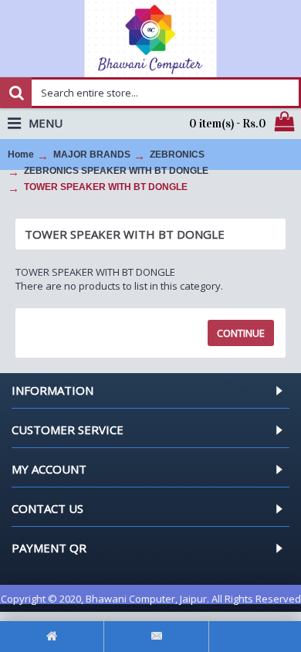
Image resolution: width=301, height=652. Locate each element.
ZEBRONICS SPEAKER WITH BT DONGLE (116, 170)
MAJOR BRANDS (91, 154)
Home (21, 154)
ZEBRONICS (177, 154)
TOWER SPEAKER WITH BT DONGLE (106, 187)
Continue (241, 333)
